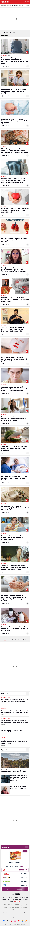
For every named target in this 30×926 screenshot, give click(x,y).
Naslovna (3, 32)
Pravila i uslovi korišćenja (21, 912)
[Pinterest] (11, 920)
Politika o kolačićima (12, 915)
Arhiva (25, 639)
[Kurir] (4, 905)
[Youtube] (18, 920)
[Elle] (22, 905)
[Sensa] (17, 907)
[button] (5, 66)
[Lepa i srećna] (4, 2)
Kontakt (5, 915)
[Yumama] (24, 907)
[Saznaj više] (27, 749)
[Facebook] (3, 920)
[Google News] (22, 920)
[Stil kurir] (26, 905)
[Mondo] (10, 905)
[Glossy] (5, 907)
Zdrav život (9, 32)
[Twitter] (7, 920)
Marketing (5, 912)
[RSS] (26, 920)
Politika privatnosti (22, 915)
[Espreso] (17, 905)
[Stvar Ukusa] (15, 910)
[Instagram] (15, 920)
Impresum (11, 912)
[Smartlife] (11, 907)
